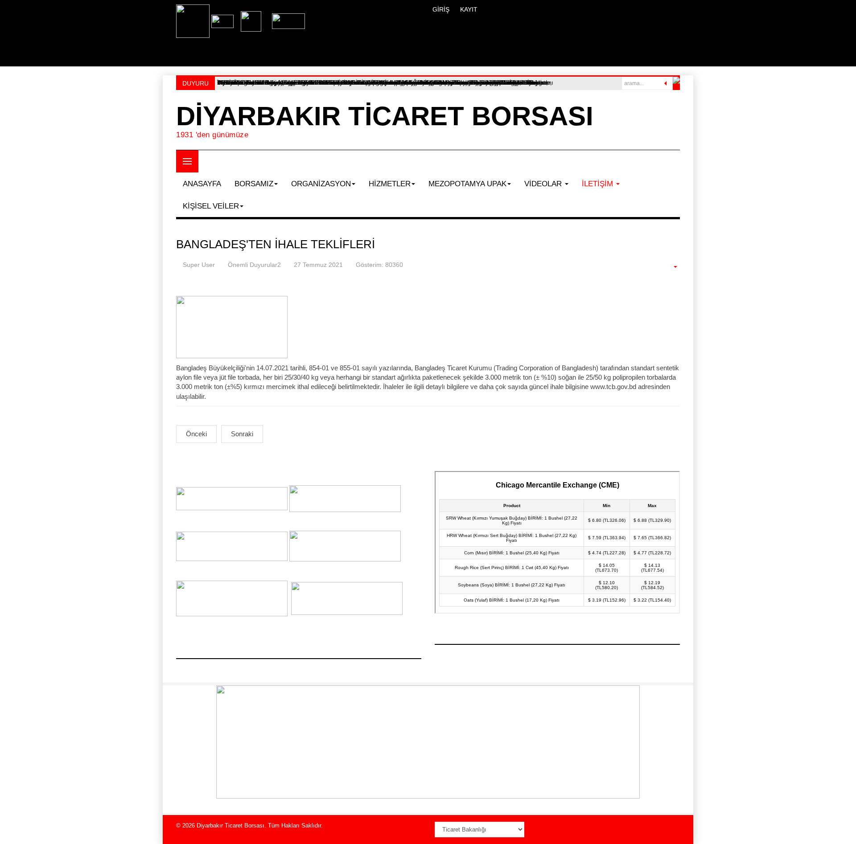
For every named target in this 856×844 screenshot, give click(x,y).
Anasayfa (202, 184)
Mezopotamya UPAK (467, 184)
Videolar (544, 184)
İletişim (598, 184)
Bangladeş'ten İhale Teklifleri (275, 244)
